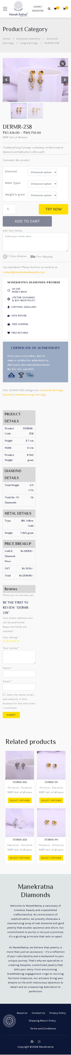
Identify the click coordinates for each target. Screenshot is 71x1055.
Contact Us (38, 1013)
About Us (22, 1013)
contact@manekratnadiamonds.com (24, 272)
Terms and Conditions (43, 1028)
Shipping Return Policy (42, 1020)
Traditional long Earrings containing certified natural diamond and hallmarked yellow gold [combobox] (33, 150)
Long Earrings (29, 43)
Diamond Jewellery (28, 38)
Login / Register (38, 8)
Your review (11, 648)
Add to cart (27, 221)
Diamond (11, 171)
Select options (20, 800)
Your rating (11, 637)
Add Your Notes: (13, 230)
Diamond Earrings (51, 390)
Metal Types (12, 183)
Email (7, 681)
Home (6, 38)
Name (7, 668)
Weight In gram (15, 194)
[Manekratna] (18, 9)
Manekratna (46, 1046)
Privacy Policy (57, 1013)
